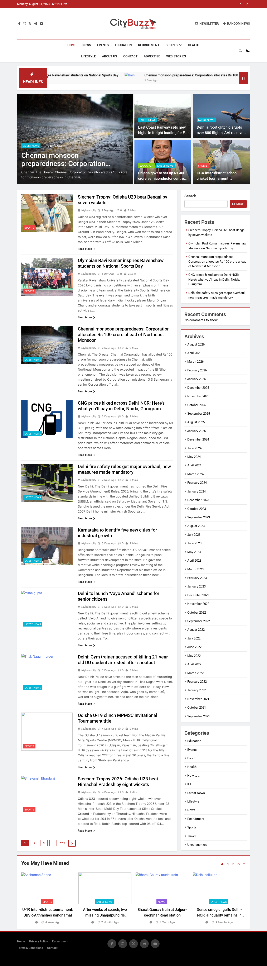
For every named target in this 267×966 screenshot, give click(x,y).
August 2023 (196, 526)
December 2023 (198, 500)
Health (193, 45)
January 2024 (196, 491)
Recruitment (148, 45)
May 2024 (194, 457)
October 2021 (196, 707)
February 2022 (197, 682)
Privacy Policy (38, 941)
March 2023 (195, 569)
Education (123, 45)
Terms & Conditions (30, 948)
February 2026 (197, 370)
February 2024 (197, 483)
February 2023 (197, 578)
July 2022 (193, 638)
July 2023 (193, 535)
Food (190, 758)
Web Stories (176, 56)
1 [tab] (222, 864)
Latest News (53, 146)
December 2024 (198, 439)
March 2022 (195, 673)
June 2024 (194, 448)
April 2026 (194, 353)
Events (103, 45)
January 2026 (196, 379)
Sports (172, 45)
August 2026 (196, 344)
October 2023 (196, 509)
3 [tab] (233, 864)
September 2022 (198, 621)
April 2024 (194, 465)
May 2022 (194, 656)
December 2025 (198, 388)
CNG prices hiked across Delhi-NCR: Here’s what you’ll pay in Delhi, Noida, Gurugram (90, 163)
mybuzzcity (88, 210)
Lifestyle (88, 56)
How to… (193, 775)
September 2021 (198, 716)
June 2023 (194, 543)
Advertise (152, 56)
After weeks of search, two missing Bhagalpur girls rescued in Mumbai (105, 915)
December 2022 (198, 595)
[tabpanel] (47, 898)
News (86, 45)
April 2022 (194, 664)
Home (71, 45)
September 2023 (198, 517)
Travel (191, 836)
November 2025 (198, 396)
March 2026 (195, 361)
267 (62, 843)
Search (190, 196)
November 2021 (198, 699)
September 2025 (198, 413)
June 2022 (194, 647)
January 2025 (196, 431)
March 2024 (195, 474)
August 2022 (196, 630)
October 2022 (196, 612)
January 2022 (196, 690)
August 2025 (196, 422)
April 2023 (194, 560)
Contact (130, 56)
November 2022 (198, 604)
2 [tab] (228, 864)
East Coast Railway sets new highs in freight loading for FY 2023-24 (162, 133)
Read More (85, 249)
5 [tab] (244, 864)
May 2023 (194, 552)
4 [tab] (239, 864)
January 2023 (196, 586)
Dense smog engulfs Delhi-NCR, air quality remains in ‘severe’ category (219, 915)
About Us (109, 56)
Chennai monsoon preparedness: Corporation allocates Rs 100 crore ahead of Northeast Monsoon (184, 75)
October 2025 (196, 405)
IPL (189, 784)
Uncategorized (197, 845)
